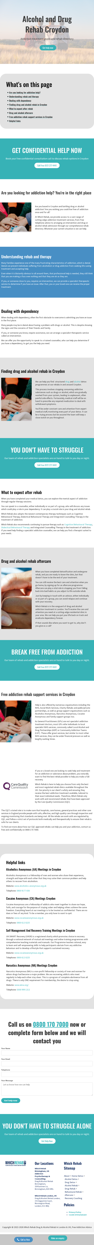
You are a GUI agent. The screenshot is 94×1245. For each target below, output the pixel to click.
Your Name (5, 1048)
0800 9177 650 (23, 890)
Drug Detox (70, 1182)
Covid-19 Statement (78, 1214)
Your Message (7, 1081)
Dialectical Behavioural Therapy (15, 527)
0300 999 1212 (23, 989)
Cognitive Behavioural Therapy (78, 524)
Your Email (5, 1059)
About (67, 1175)
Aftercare (69, 1195)
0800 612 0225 (23, 922)
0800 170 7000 (51, 1024)
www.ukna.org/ (22, 985)
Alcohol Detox (71, 1179)
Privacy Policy (75, 1212)
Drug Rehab (70, 1188)
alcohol (77, 381)
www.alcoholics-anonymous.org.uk (30, 885)
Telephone (5, 1070)
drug (67, 381)
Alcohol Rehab (71, 1185)
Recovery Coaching (73, 1198)
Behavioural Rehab (73, 1191)
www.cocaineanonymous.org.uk (29, 917)
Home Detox (77, 1175)
